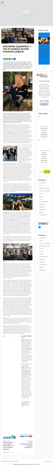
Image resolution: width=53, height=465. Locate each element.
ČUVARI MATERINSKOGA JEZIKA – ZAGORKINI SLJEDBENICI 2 (26, 444)
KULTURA (18, 55)
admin (6, 55)
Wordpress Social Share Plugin (20, 464)
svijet (27, 11)
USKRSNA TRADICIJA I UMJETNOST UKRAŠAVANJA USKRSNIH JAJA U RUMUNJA (44, 53)
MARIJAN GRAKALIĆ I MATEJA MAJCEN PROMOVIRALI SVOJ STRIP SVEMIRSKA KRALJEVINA (8, 445)
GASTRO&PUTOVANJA (44, 46)
